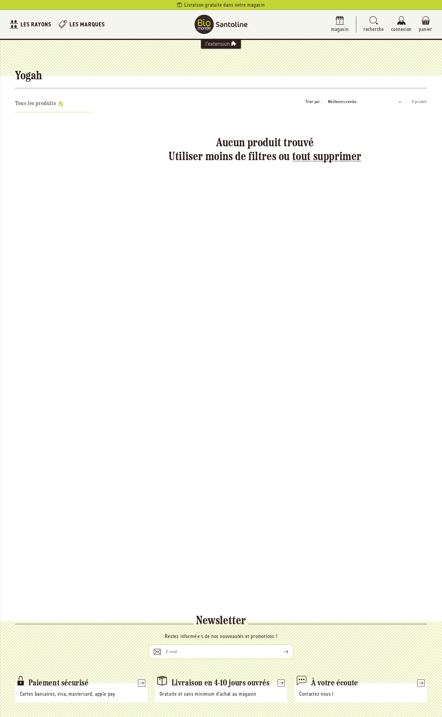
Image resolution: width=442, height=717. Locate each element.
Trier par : (313, 102)
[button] (374, 24)
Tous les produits (35, 104)
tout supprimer (326, 157)
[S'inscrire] (281, 652)
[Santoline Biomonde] (221, 24)
